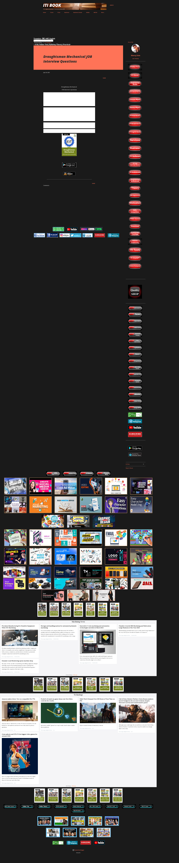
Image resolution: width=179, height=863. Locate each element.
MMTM (95, 12)
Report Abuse (129, 468)
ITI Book (52, 5)
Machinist (66, 12)
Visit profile (135, 58)
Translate (48, 42)
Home (44, 12)
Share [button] (104, 78)
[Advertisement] (89, 27)
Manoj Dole (135, 55)
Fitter (59, 12)
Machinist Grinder (77, 12)
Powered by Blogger (79, 850)
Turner (51, 12)
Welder (88, 12)
